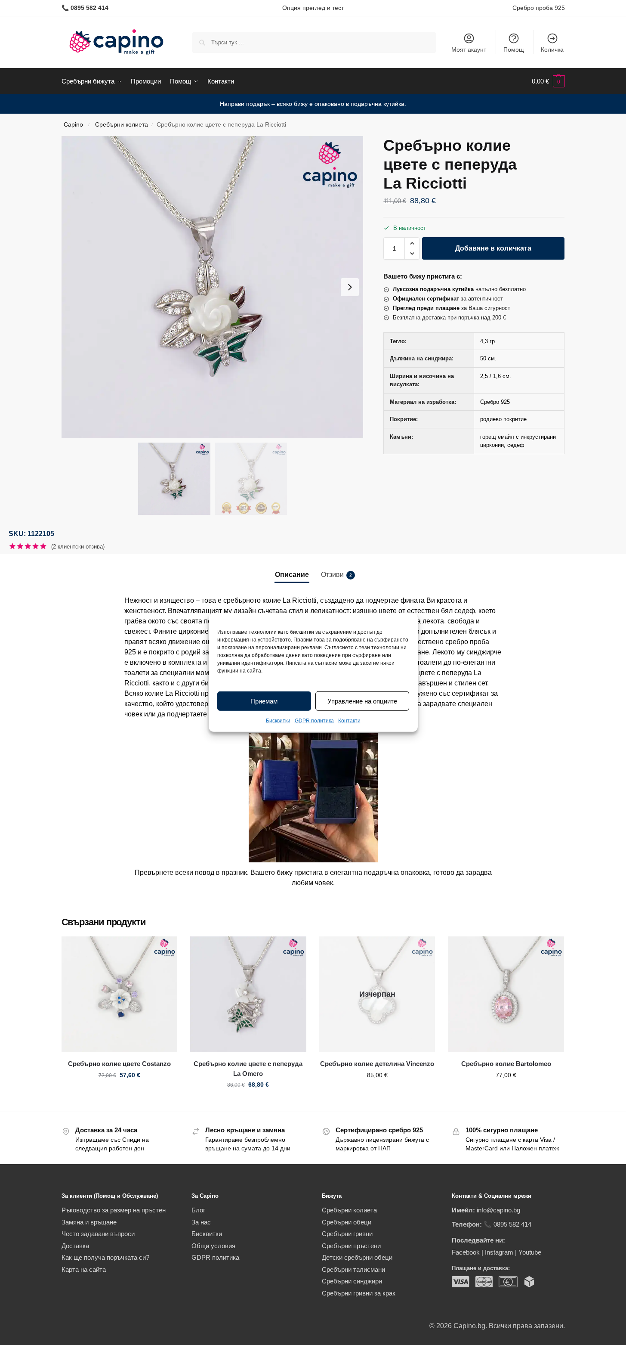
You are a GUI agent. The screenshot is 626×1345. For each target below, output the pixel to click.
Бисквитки (278, 721)
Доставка (75, 1245)
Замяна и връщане (89, 1222)
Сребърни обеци (346, 1222)
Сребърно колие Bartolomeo (506, 1063)
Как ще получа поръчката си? (105, 1257)
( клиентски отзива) (78, 546)
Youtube (529, 1252)
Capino (73, 124)
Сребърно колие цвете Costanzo (119, 1063)
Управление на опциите (362, 701)
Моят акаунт (468, 49)
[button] (548, 81)
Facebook (466, 1252)
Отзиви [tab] (336, 574)
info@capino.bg (498, 1210)
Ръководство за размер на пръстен (114, 1210)
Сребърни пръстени (351, 1245)
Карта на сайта (84, 1269)
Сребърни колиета (121, 124)
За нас (201, 1222)
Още (377, 1093)
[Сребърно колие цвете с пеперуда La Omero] (248, 994)
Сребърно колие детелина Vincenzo (377, 1063)
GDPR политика (314, 721)
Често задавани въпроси (98, 1233)
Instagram (499, 1252)
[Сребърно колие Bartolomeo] (506, 994)
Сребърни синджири (352, 1281)
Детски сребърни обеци (357, 1257)
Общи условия (213, 1245)
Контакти (349, 721)
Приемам (264, 701)
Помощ (513, 49)
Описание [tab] (292, 574)
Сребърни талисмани (353, 1269)
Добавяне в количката (493, 248)
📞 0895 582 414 (507, 1224)
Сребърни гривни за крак (358, 1293)
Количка (552, 49)
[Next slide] (350, 287)
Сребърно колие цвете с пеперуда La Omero (248, 1068)
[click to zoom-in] (213, 287)
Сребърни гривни (347, 1233)
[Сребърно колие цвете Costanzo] (120, 994)
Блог (198, 1210)
